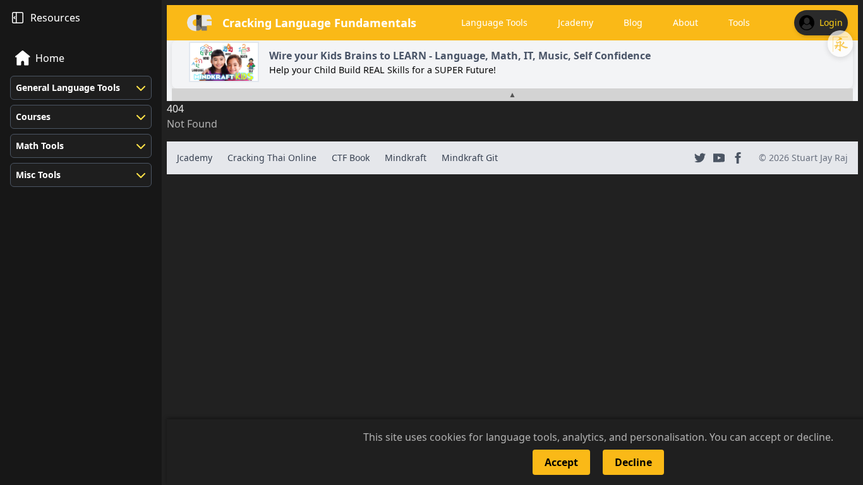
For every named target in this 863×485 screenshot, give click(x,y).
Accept (561, 462)
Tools (739, 22)
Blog (633, 22)
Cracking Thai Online (272, 158)
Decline (633, 462)
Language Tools (494, 22)
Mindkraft (405, 158)
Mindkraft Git (470, 158)
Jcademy (575, 22)
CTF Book (351, 158)
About (685, 22)
